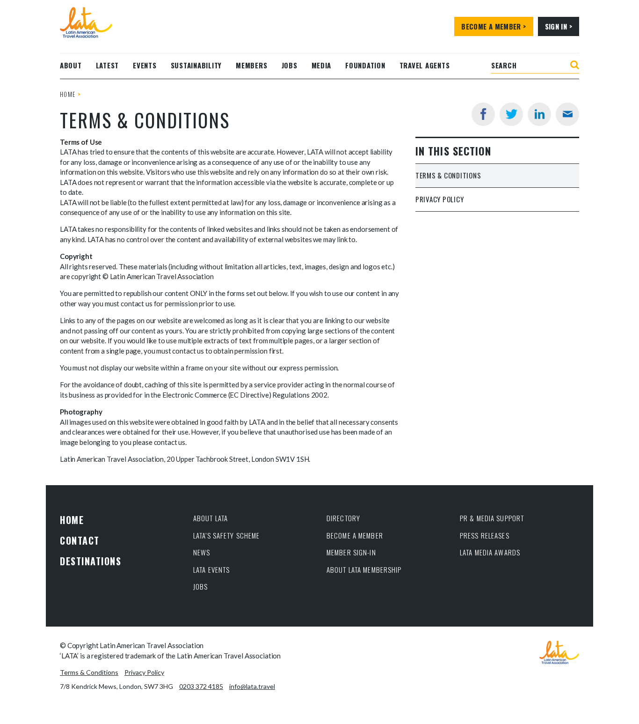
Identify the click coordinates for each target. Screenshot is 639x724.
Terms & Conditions (448, 175)
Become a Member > (493, 26)
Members (251, 65)
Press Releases (484, 535)
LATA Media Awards (490, 552)
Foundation (365, 65)
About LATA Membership (364, 569)
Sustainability (196, 65)
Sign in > (558, 26)
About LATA (210, 518)
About (71, 65)
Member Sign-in (351, 552)
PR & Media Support (492, 518)
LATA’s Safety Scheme (226, 535)
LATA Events (211, 569)
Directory (343, 518)
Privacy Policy (439, 199)
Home (67, 94)
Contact (80, 540)
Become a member (355, 535)
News (202, 552)
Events (145, 65)
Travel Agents (424, 65)
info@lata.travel (252, 686)
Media (322, 65)
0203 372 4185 (201, 686)
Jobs (290, 65)
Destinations (90, 561)
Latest (107, 65)
